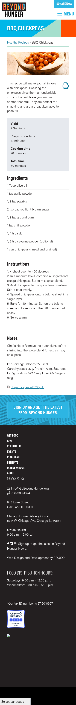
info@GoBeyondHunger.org (30, 488)
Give (9, 440)
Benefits (12, 462)
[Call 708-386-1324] (9, 493)
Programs (13, 457)
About (11, 473)
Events (11, 451)
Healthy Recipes (18, 42)
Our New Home (16, 467)
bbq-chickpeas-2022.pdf (27, 387)
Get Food (12, 435)
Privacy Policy (15, 478)
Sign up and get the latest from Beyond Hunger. (37, 409)
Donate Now (64, 3)
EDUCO (59, 557)
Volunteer (14, 446)
